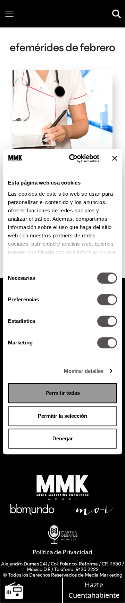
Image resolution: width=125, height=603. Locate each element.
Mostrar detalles (84, 371)
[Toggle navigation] (9, 14)
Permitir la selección (62, 416)
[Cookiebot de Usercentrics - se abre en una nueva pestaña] (73, 158)
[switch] (107, 299)
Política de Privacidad (62, 552)
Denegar (62, 438)
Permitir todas (62, 393)
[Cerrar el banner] (114, 158)
